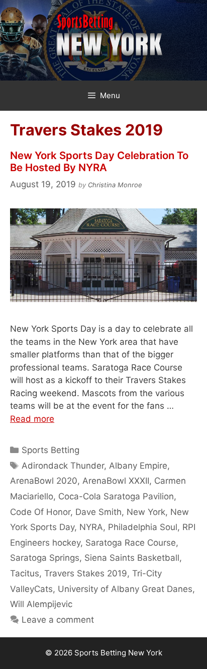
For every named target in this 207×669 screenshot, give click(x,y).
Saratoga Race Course (130, 543)
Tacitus (24, 573)
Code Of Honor (40, 512)
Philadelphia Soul (142, 527)
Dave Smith (98, 512)
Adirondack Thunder (63, 466)
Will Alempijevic (41, 604)
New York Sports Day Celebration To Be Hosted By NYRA (99, 161)
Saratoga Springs (44, 558)
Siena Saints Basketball (131, 558)
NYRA (91, 527)
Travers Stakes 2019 (85, 573)
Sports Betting (50, 450)
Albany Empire (138, 466)
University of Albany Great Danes (125, 589)
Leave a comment (58, 620)
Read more (32, 419)
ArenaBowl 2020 (43, 481)
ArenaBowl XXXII (115, 481)
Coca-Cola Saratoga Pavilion (116, 496)
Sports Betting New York (118, 652)
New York (146, 512)
